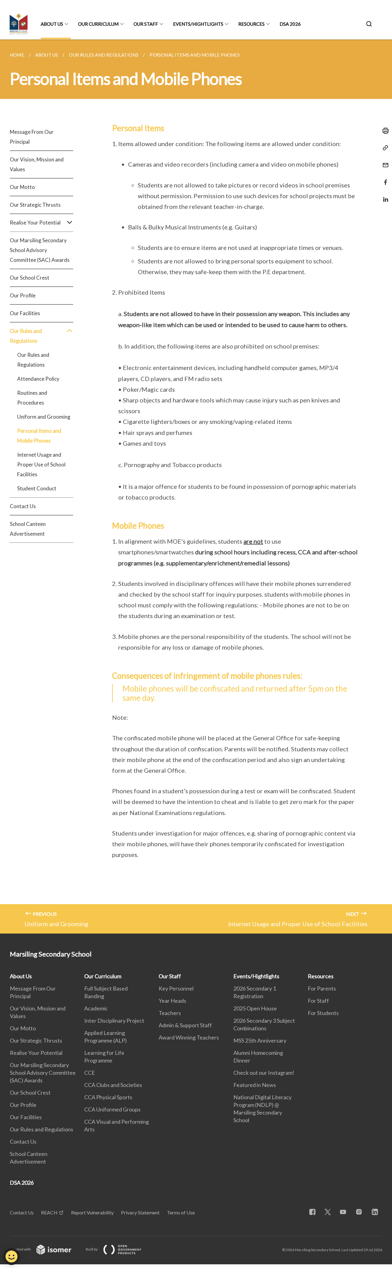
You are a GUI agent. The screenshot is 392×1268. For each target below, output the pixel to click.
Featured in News (254, 1084)
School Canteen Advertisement (28, 529)
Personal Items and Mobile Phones (39, 436)
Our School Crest (29, 277)
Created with (21, 1249)
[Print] (384, 130)
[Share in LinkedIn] (384, 195)
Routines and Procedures (32, 398)
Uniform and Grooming (43, 416)
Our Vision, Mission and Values (37, 164)
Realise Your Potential (36, 1052)
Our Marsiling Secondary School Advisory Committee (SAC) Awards (40, 250)
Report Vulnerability (92, 1212)
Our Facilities (25, 313)
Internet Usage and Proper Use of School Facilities (41, 464)
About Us (52, 24)
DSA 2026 (290, 24)
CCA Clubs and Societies (113, 1084)
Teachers (170, 1012)
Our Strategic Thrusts (35, 205)
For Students (323, 1012)
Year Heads (172, 1000)
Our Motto (22, 187)
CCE (89, 1072)
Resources (251, 24)
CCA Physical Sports (108, 1097)
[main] (196, 487)
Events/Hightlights (198, 24)
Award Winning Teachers (189, 1037)
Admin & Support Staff (185, 1025)
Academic (96, 1008)
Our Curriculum (98, 24)
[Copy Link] (384, 148)
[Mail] (384, 161)
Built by (92, 1249)
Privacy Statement (140, 1212)
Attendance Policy (38, 378)
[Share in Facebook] (384, 178)
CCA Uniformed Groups (112, 1109)
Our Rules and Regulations (33, 360)
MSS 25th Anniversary (259, 1040)
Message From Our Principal (32, 137)
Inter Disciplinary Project (114, 1020)
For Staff (318, 1000)
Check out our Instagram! (263, 1072)
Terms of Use (181, 1212)
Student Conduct (36, 488)
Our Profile (23, 295)
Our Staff (146, 24)
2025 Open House (255, 1008)
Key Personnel (176, 988)
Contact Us (23, 506)
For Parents (322, 988)
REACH (49, 1212)
